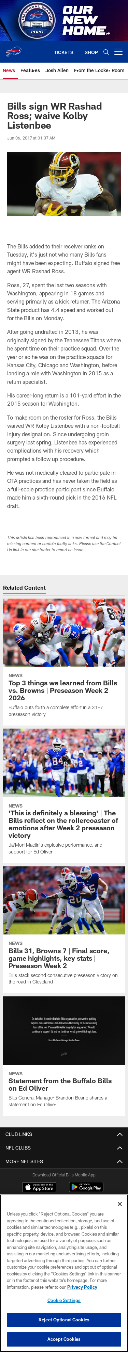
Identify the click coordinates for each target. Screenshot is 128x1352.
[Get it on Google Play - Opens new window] (86, 1190)
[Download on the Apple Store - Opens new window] (39, 1188)
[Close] (119, 1203)
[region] (64, 1273)
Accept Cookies (64, 1339)
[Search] (106, 51)
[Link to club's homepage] (13, 49)
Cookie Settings (64, 1300)
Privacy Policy (82, 1287)
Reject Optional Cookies (64, 1319)
